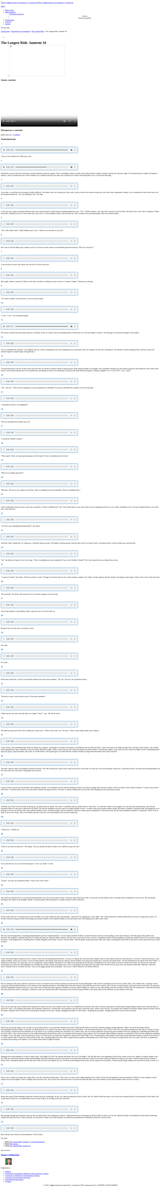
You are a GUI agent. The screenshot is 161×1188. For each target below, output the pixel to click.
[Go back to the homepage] (37, 3)
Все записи (14, 1144)
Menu (3, 6)
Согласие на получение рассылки (17, 1177)
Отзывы (8, 1181)
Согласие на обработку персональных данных (22, 1175)
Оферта (8, 1172)
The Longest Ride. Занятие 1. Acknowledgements (27, 1142)
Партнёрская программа (14, 1179)
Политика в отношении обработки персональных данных (27, 1174)
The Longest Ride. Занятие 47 (20, 1146)
